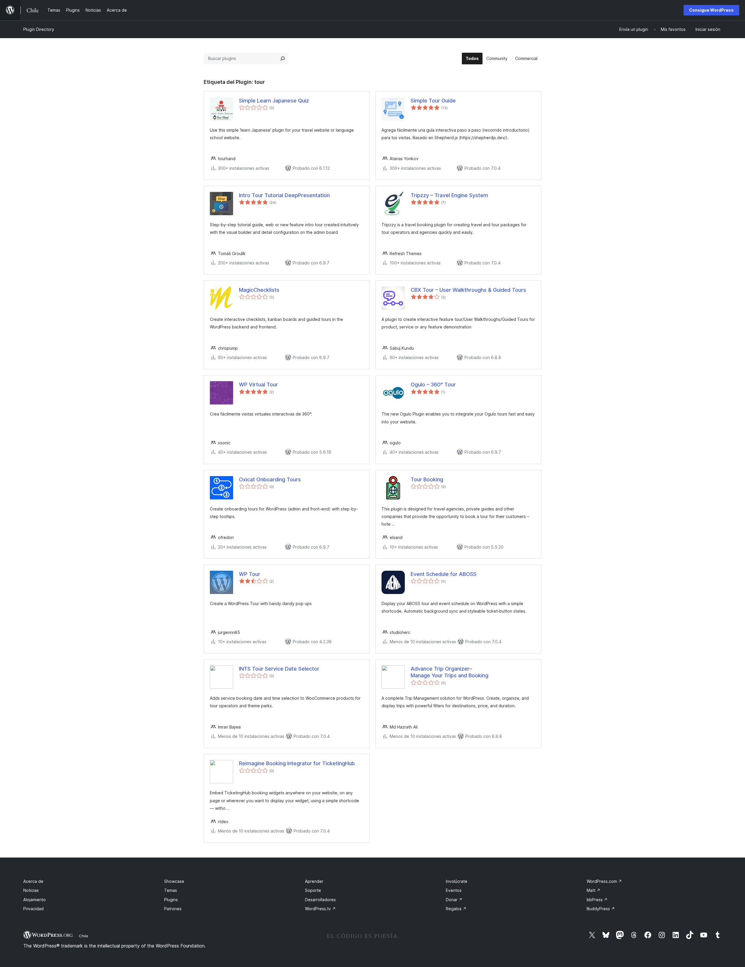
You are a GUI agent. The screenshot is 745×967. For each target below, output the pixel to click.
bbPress (597, 899)
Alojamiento (34, 899)
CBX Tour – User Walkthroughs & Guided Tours (468, 290)
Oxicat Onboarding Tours (270, 479)
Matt (593, 890)
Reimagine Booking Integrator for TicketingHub (297, 763)
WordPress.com (604, 881)
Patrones (173, 908)
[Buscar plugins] (282, 58)
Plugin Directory (38, 29)
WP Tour (249, 574)
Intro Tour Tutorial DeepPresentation (284, 195)
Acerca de (33, 881)
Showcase (174, 881)
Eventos (454, 890)
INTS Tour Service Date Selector (279, 669)
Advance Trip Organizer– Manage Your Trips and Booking (449, 672)
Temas (170, 890)
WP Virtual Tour (258, 384)
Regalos (456, 908)
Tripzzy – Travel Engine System (449, 195)
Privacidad (33, 908)
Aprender (314, 881)
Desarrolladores (320, 899)
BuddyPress (601, 908)
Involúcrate (456, 881)
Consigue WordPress (711, 10)
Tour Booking (427, 479)
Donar (454, 899)
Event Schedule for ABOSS (443, 574)
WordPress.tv (320, 908)
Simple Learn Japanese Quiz (274, 101)
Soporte (313, 890)
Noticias (31, 890)
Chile (83, 936)
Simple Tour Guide (433, 101)
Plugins (171, 899)
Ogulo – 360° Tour (433, 384)
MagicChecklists (259, 290)
